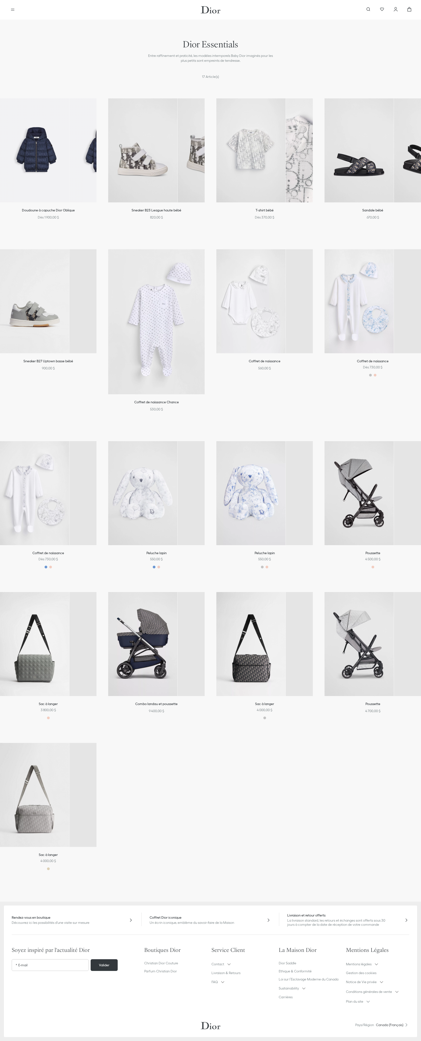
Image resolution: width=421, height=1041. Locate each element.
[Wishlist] (382, 9)
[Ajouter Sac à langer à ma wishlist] (96, 602)
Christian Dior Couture (161, 963)
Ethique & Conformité (295, 971)
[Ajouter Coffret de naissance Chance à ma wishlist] (204, 259)
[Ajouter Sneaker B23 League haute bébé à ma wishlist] (204, 108)
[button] (96, 108)
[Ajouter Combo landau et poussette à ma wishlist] (204, 602)
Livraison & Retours (225, 973)
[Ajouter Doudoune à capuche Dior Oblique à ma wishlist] (96, 108)
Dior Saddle (287, 963)
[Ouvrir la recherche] (368, 9)
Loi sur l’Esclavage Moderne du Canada (308, 979)
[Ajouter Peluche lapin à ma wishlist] (204, 451)
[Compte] (396, 9)
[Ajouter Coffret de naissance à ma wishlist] (312, 259)
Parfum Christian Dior (160, 971)
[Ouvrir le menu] (12, 10)
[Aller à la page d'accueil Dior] (211, 9)
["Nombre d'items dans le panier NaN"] (409, 9)
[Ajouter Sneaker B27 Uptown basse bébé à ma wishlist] (96, 259)
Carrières (286, 997)
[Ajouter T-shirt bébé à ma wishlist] (312, 108)
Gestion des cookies (361, 973)
